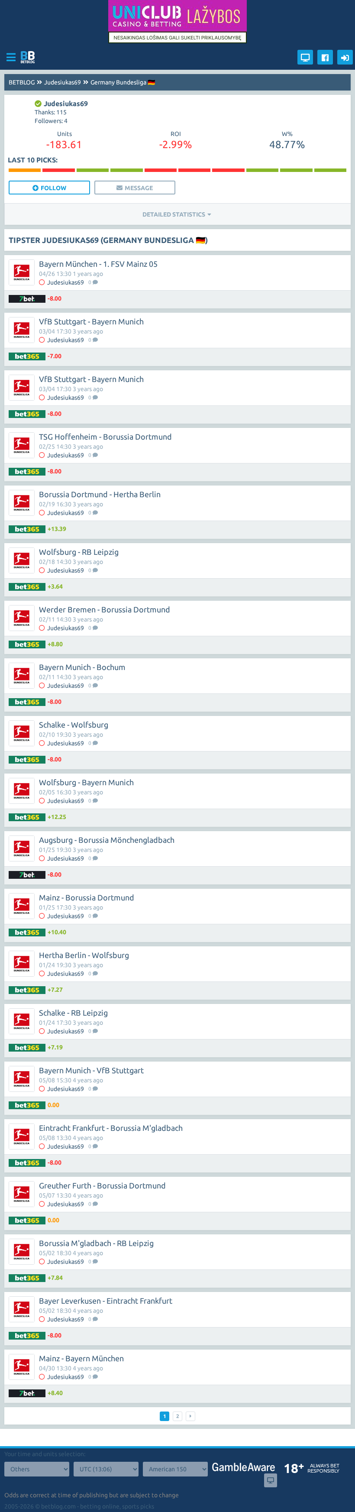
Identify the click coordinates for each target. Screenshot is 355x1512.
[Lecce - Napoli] (25, 170)
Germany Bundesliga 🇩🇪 (122, 82)
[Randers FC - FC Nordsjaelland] (262, 170)
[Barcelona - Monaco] (194, 170)
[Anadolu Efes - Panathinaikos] (228, 170)
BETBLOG (22, 82)
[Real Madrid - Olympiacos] (330, 170)
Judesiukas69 (62, 82)
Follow (53, 188)
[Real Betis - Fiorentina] (296, 170)
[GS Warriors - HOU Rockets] (93, 170)
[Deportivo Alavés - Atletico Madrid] (58, 170)
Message (139, 188)
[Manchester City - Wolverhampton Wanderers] (161, 170)
